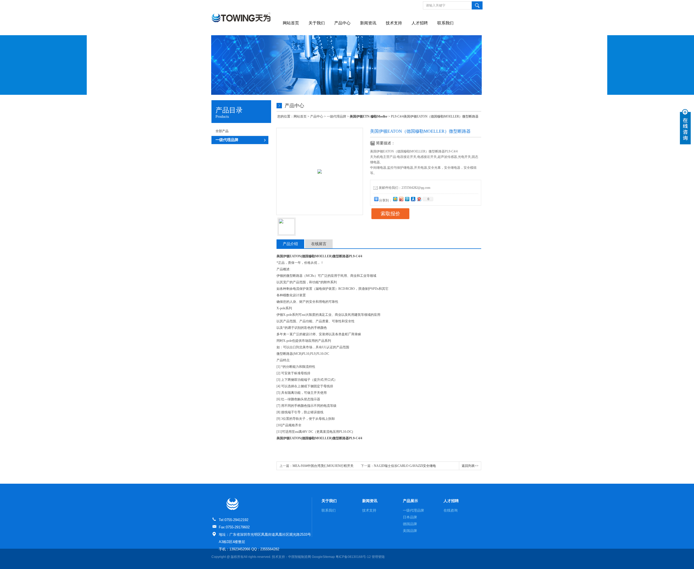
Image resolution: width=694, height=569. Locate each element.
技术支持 (394, 23)
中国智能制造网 (299, 557)
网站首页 (291, 23)
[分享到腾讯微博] (407, 199)
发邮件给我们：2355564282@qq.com (404, 188)
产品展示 (410, 501)
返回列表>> (470, 466)
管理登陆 (378, 557)
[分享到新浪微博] (401, 199)
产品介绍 (290, 244)
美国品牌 (410, 531)
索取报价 (390, 213)
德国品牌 (410, 524)
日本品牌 (410, 517)
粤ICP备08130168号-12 (353, 557)
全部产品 (222, 131)
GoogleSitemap (323, 557)
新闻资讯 (368, 23)
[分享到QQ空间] (395, 199)
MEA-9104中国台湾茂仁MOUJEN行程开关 (323, 466)
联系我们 (445, 23)
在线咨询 (451, 510)
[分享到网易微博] (419, 199)
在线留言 (318, 244)
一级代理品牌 (336, 116)
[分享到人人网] (413, 199)
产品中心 (342, 23)
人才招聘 (420, 23)
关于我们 (317, 23)
